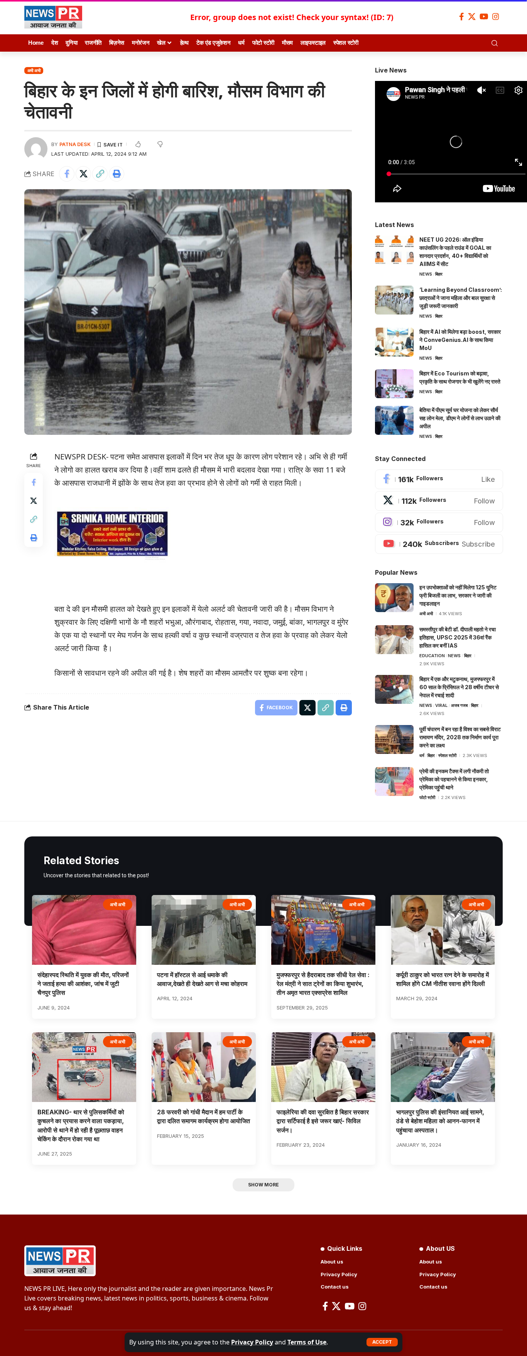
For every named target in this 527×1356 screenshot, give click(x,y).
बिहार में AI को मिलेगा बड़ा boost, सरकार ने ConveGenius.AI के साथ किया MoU (460, 339)
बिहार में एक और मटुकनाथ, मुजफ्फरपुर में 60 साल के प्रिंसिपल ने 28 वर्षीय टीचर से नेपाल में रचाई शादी (459, 687)
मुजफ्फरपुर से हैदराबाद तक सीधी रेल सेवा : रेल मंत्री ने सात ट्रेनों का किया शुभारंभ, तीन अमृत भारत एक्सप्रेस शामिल (323, 983)
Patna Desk (75, 144)
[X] (472, 16)
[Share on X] (83, 174)
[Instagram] (495, 16)
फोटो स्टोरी (427, 797)
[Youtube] (439, 544)
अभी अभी (34, 70)
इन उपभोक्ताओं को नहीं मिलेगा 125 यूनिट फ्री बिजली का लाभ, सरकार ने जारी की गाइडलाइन (458, 595)
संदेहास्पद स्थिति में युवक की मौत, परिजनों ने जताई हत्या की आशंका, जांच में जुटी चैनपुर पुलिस (83, 983)
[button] (382, 1342)
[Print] (116, 174)
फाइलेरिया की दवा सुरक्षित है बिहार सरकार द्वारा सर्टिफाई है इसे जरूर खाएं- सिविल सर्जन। (323, 1121)
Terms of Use (306, 1342)
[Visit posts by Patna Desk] (35, 148)
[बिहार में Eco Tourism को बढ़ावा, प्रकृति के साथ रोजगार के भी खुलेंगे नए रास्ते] (394, 383)
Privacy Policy (252, 1342)
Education (432, 655)
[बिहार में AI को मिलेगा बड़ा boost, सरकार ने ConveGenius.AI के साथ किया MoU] (394, 342)
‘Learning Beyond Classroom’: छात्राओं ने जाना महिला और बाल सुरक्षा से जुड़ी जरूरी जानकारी (460, 297)
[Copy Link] (100, 174)
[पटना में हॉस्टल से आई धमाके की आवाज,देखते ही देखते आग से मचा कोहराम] (204, 930)
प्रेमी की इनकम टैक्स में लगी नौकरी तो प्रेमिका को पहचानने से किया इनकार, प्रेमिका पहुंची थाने (454, 779)
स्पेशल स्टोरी (447, 755)
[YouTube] (484, 16)
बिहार (439, 274)
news (425, 274)
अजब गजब (459, 705)
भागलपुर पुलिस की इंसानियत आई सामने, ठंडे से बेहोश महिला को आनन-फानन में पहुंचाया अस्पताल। (440, 1121)
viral (441, 705)
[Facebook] (461, 16)
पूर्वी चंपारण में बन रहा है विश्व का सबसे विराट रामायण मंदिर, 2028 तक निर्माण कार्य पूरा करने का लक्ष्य (460, 737)
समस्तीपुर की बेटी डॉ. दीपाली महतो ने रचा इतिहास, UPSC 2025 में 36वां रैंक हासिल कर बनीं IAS (457, 637)
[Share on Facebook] (66, 174)
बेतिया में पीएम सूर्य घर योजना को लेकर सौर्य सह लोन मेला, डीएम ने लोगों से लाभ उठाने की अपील (459, 418)
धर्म (421, 755)
